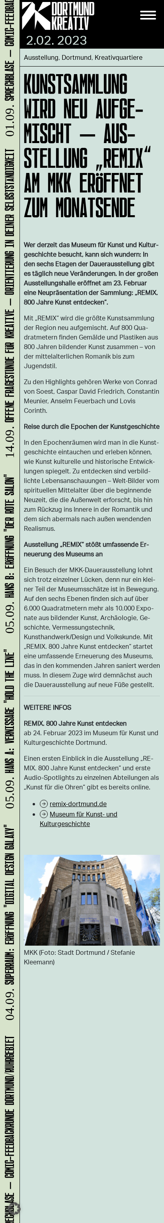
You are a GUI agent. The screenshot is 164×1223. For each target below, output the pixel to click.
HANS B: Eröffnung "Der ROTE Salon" (8, 557)
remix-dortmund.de (78, 803)
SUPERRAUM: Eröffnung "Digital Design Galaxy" (8, 926)
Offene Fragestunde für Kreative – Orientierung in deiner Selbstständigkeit (8, 307)
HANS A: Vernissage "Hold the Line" (8, 732)
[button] (14, 1208)
